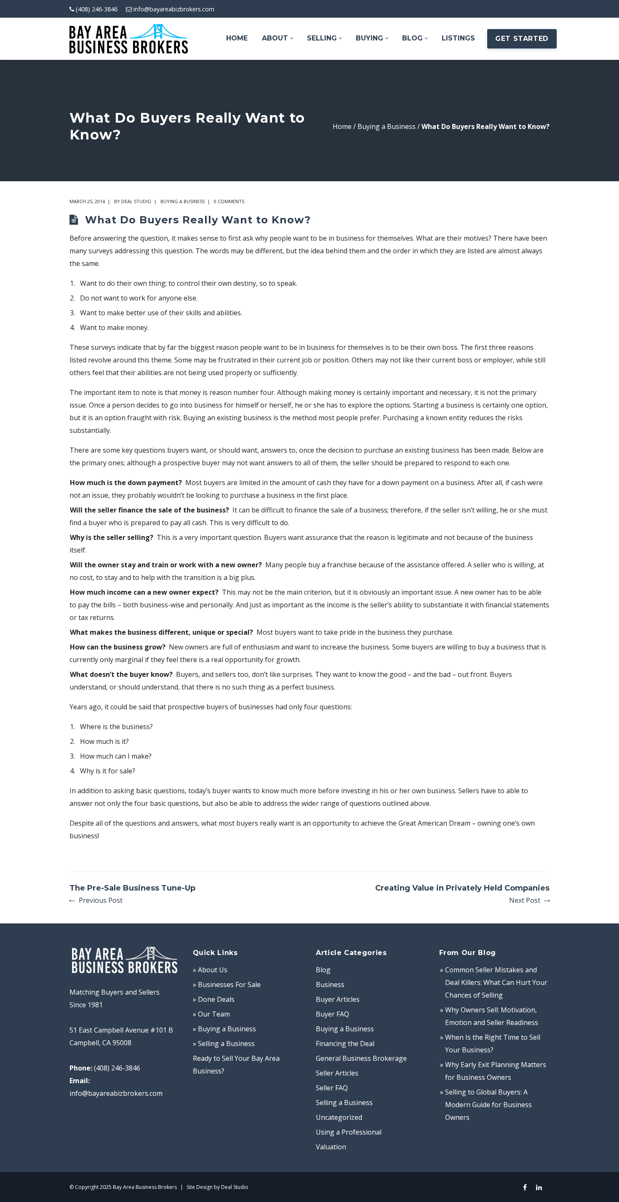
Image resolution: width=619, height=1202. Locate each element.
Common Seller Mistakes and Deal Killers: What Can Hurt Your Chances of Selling (496, 982)
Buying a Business (387, 126)
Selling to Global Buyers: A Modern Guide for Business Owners (488, 1104)
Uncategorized (339, 1117)
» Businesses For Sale (227, 984)
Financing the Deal (345, 1043)
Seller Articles (337, 1073)
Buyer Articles (338, 999)
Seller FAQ (332, 1087)
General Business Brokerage (361, 1058)
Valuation (331, 1146)
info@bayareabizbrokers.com (173, 9)
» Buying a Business (224, 1028)
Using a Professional (349, 1132)
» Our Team (211, 1014)
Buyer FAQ (332, 1014)
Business (330, 984)
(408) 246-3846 (96, 9)
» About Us (210, 969)
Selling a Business (344, 1102)
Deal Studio (136, 201)
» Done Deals (214, 999)
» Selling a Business (224, 1043)
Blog (323, 969)
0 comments (229, 201)
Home (342, 126)
